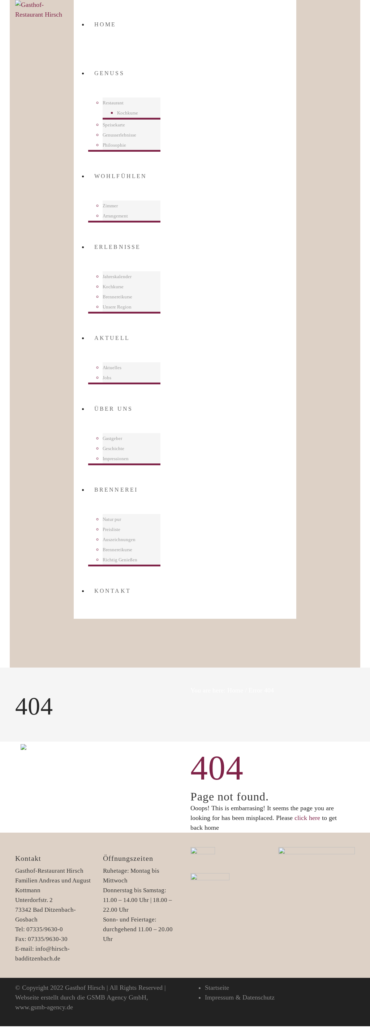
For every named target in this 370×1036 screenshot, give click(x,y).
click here (307, 817)
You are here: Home (216, 690)
